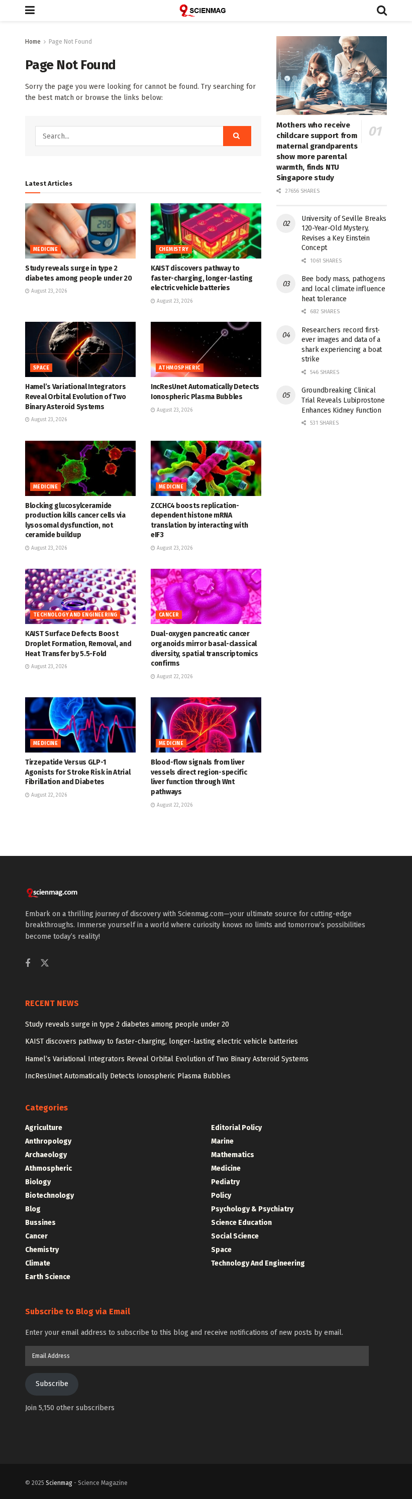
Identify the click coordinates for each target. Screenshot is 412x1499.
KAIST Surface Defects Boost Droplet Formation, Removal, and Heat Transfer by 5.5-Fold (78, 644)
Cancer (169, 615)
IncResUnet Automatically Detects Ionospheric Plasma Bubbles (128, 1076)
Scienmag (59, 1482)
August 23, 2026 (48, 291)
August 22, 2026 (173, 677)
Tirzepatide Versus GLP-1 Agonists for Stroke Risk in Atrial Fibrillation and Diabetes (77, 772)
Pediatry (225, 1182)
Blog (33, 1209)
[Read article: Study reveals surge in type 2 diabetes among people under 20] (80, 231)
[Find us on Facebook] (27, 964)
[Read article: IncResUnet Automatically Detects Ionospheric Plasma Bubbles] (206, 349)
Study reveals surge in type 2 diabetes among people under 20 (127, 1024)
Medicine (45, 249)
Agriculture (43, 1127)
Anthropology (48, 1141)
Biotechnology (49, 1195)
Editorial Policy (236, 1127)
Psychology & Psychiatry (252, 1209)
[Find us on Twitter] (44, 963)
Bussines (40, 1222)
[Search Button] (382, 10)
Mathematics (232, 1155)
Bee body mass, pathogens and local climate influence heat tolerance (343, 289)
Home (33, 41)
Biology (38, 1182)
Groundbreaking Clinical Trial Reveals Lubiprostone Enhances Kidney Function (343, 400)
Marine (222, 1141)
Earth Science (47, 1277)
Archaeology (46, 1155)
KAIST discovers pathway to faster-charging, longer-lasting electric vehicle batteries (201, 278)
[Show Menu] (30, 10)
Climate (37, 1263)
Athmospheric (179, 368)
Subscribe (52, 1384)
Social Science (235, 1236)
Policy (221, 1195)
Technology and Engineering (75, 615)
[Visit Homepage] (206, 10)
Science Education (241, 1222)
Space (41, 368)
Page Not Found (70, 41)
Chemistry (174, 249)
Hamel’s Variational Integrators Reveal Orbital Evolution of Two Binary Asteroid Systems (75, 397)
